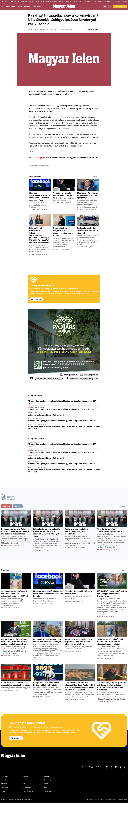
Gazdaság (68, 1)
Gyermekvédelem (51, 1)
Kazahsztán (33, 165)
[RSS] (18, 1)
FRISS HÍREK (10, 6)
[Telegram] (12, 1)
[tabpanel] (64, 532)
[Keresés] (110, 6)
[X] (9, 1)
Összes (95, 176)
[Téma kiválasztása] (104, 6)
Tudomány (87, 1)
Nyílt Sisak (37, 6)
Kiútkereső (108, 1)
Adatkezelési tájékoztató (108, 799)
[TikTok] (15, 1)
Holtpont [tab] (18, 506)
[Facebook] (2, 1)
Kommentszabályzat (93, 799)
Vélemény (24, 1)
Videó (42, 1)
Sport (80, 1)
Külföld (37, 1)
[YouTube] (5, 1)
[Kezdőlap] (64, 6)
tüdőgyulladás (44, 165)
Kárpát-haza (26, 787)
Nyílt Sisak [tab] (7, 506)
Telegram (40, 157)
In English (100, 1)
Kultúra (75, 1)
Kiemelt (19, 6)
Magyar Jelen (33, 29)
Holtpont (25, 776)
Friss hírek (4, 776)
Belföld (31, 1)
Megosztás (94, 30)
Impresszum (5, 767)
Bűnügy (61, 1)
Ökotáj (94, 1)
